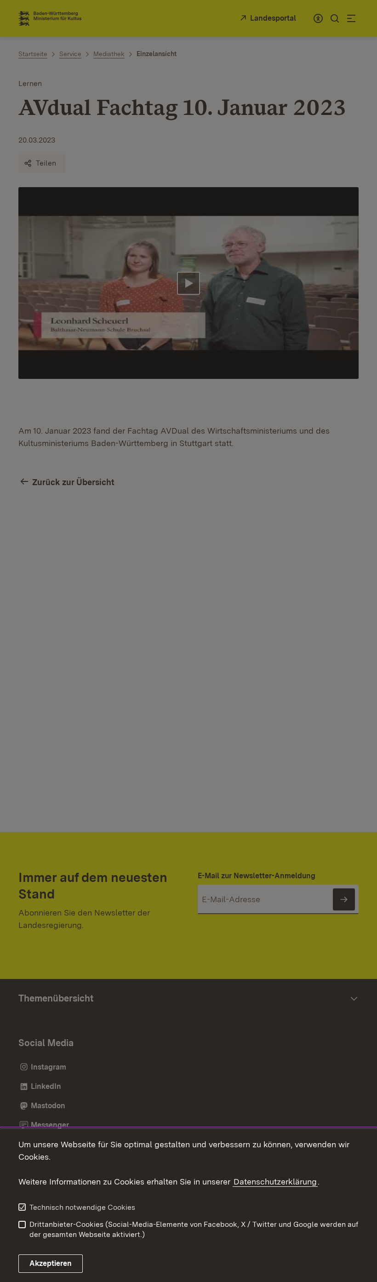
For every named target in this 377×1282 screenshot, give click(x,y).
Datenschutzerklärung (275, 1181)
